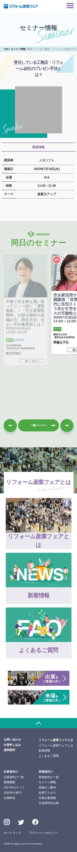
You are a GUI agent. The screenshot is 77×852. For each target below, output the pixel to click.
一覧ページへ (38, 425)
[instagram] (7, 822)
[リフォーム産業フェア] (21, 6)
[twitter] (21, 823)
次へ (67, 425)
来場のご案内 (47, 787)
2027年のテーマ (14, 787)
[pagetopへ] (38, 723)
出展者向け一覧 (14, 777)
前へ (10, 425)
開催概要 (9, 782)
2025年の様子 (13, 792)
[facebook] (35, 822)
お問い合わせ (12, 739)
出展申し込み (12, 744)
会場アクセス (47, 792)
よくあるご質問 (49, 755)
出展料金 (9, 798)
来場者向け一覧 (49, 777)
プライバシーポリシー (43, 832)
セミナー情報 (47, 782)
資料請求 (9, 750)
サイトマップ (12, 832)
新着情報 (44, 750)
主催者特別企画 (49, 803)
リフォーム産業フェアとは (56, 745)
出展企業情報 (47, 798)
